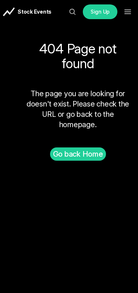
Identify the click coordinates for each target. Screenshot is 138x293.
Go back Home (78, 154)
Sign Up (100, 11)
